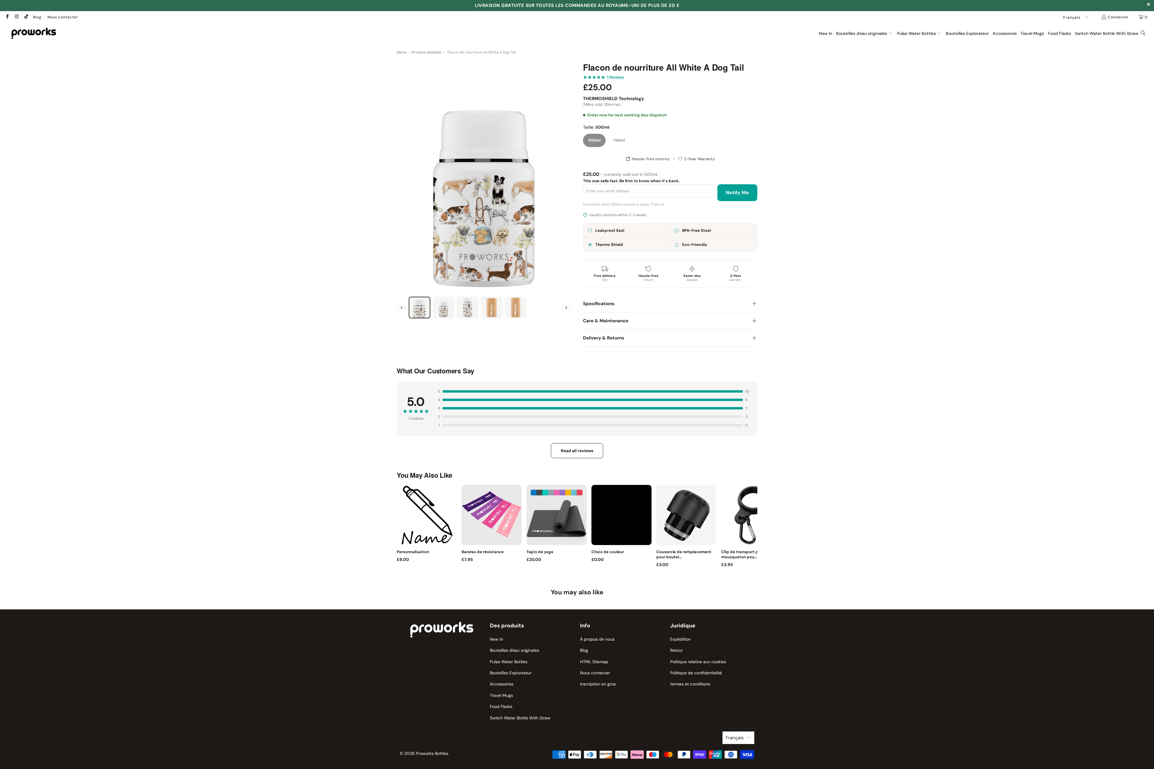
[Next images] (566, 307)
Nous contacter (62, 17)
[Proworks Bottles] (34, 33)
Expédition (680, 639)
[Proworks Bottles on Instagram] (16, 17)
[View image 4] (491, 307)
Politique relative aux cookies (698, 661)
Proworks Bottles (432, 753)
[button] (864, 33)
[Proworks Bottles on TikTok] (26, 17)
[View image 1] (419, 307)
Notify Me (737, 192)
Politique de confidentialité (696, 673)
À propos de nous (597, 639)
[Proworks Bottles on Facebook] (7, 17)
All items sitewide (426, 52)
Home (402, 52)
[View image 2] (443, 307)
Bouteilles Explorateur (511, 673)
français (1072, 17)
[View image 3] (467, 307)
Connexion (1118, 17)
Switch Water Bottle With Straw (520, 718)
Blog (37, 17)
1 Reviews (615, 77)
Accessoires (501, 684)
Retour (676, 650)
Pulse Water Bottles (508, 661)
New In (496, 639)
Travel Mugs (501, 695)
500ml (594, 140)
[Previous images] (401, 307)
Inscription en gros (598, 684)
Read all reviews (577, 450)
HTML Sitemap (594, 661)
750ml (619, 140)
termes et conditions (690, 684)
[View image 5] (516, 307)
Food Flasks (501, 706)
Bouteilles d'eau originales (514, 650)
